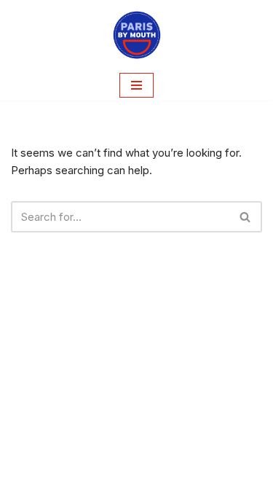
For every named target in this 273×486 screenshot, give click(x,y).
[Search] (245, 216)
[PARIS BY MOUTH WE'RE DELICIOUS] (137, 35)
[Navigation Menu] (136, 85)
